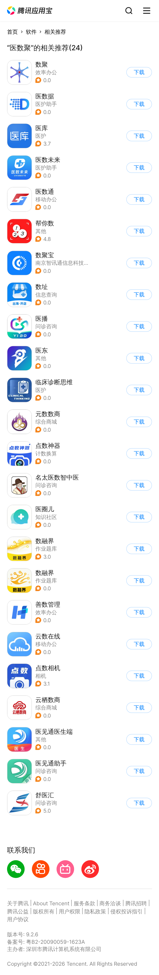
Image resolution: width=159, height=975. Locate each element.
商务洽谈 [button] (110, 903)
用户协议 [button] (18, 919)
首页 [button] (12, 32)
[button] (29, 10)
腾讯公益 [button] (18, 911)
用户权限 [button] (69, 911)
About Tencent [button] (51, 903)
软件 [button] (31, 32)
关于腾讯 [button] (18, 903)
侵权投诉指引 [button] (126, 911)
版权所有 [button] (43, 911)
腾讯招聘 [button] (136, 903)
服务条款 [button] (84, 903)
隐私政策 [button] (95, 911)
